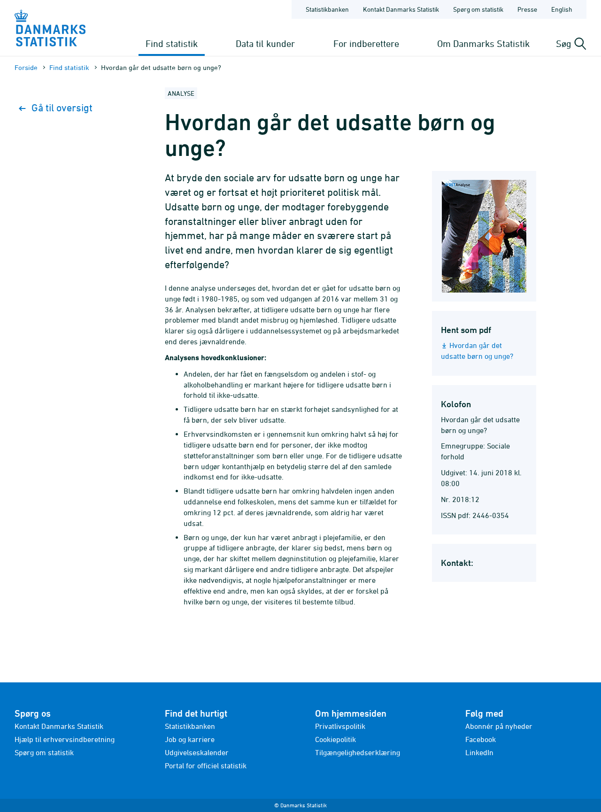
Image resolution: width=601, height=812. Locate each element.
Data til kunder (265, 43)
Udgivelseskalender (197, 752)
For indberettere (366, 43)
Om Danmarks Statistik (483, 43)
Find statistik (172, 43)
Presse (527, 9)
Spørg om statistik (478, 9)
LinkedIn (479, 752)
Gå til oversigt (61, 108)
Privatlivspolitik (340, 726)
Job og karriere (190, 739)
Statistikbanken (327, 9)
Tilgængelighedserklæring (357, 752)
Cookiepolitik (335, 739)
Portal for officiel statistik (206, 765)
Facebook (480, 739)
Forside (26, 67)
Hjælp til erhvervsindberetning (65, 739)
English (561, 9)
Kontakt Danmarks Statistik (401, 9)
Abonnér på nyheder (498, 726)
